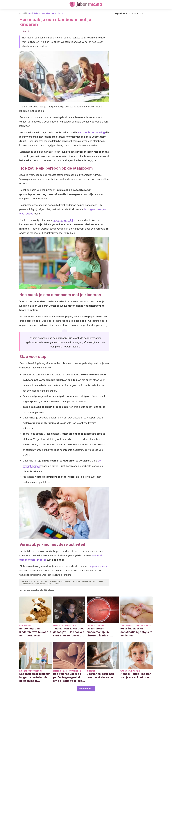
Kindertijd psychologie (64, 626)
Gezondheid (25, 626)
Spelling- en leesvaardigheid (67, 671)
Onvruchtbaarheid (96, 626)
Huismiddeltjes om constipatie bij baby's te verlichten (136, 632)
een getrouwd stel (63, 220)
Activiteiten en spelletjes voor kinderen (46, 13)
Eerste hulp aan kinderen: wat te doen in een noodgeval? (35, 632)
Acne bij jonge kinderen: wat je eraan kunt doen (136, 675)
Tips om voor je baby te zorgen (135, 626)
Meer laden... (86, 688)
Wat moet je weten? (130, 671)
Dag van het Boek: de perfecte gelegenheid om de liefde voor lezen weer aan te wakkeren (68, 677)
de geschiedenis (98, 566)
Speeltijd (23, 13)
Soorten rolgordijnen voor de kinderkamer (100, 675)
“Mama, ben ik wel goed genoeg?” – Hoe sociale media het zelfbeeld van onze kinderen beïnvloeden (69, 632)
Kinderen (91, 671)
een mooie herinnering (91, 132)
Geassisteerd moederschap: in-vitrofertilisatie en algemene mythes (98, 632)
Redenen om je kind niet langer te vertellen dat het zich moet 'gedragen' (34, 677)
